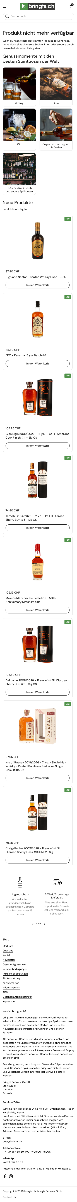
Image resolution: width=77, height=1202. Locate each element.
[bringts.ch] (38, 6)
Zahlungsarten (11, 982)
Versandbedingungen (15, 969)
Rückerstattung (11, 978)
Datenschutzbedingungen (17, 996)
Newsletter (9, 959)
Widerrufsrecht (11, 987)
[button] (70, 6)
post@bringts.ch (12, 1141)
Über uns (8, 950)
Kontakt (7, 955)
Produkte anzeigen (15, 209)
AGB (5, 992)
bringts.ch (30, 1191)
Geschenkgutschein (14, 964)
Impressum (9, 1001)
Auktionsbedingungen (15, 973)
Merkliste (8, 946)
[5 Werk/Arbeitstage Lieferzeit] (57, 882)
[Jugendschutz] (20, 882)
